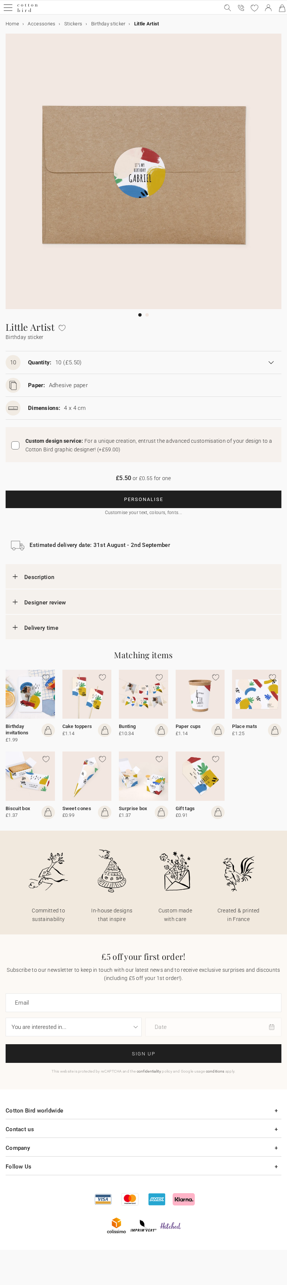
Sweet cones (76, 808)
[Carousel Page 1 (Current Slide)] (140, 315)
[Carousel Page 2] (147, 315)
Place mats (244, 726)
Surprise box (133, 808)
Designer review (45, 602)
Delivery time (41, 628)
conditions (215, 1071)
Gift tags (185, 808)
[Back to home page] (27, 11)
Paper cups (188, 726)
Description (39, 577)
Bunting (127, 726)
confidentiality (149, 1071)
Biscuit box (18, 808)
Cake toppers (77, 726)
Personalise (143, 499)
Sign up (143, 1054)
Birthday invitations (17, 729)
